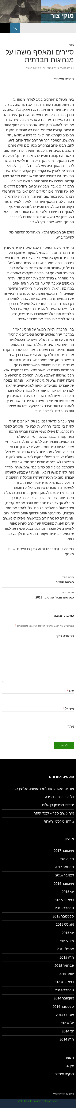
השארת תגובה (33, 68)
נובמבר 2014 (64, 990)
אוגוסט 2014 (65, 1015)
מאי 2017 (67, 859)
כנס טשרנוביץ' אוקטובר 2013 (54, 595)
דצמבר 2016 (64, 875)
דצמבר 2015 (64, 900)
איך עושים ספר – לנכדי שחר (54, 813)
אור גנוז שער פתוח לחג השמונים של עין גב (44, 788)
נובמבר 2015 (64, 908)
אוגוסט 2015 (65, 924)
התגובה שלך (65, 636)
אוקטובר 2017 (64, 850)
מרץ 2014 (67, 1039)
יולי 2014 (67, 1023)
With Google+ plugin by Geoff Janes (38, 1101)
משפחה (68, 1057)
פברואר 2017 (64, 867)
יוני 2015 (68, 933)
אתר (71, 726)
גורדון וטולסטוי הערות (59, 821)
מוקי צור (62, 16)
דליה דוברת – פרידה (59, 797)
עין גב (70, 1066)
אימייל (68, 708)
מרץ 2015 (67, 957)
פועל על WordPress (63, 1094)
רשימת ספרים (65, 580)
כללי (71, 45)
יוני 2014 (68, 1031)
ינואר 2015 (66, 974)
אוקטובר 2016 (64, 883)
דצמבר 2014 (64, 982)
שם (70, 691)
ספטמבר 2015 (63, 916)
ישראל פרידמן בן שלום (58, 805)
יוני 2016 (68, 891)
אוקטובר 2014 (64, 998)
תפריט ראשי (5, 28)
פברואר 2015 (64, 965)
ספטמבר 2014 (63, 1006)
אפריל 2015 (65, 949)
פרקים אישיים (64, 1074)
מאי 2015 (67, 941)
